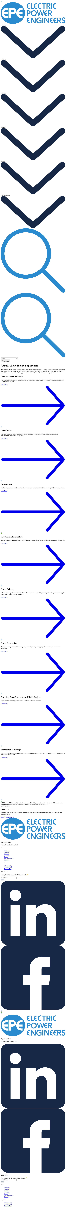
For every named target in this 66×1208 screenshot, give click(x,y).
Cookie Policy (8, 867)
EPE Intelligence (8, 858)
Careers (6, 857)
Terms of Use (7, 869)
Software (6, 854)
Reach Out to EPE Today (8, 817)
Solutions (6, 852)
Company (6, 855)
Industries (6, 851)
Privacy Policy (8, 866)
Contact (6, 860)
